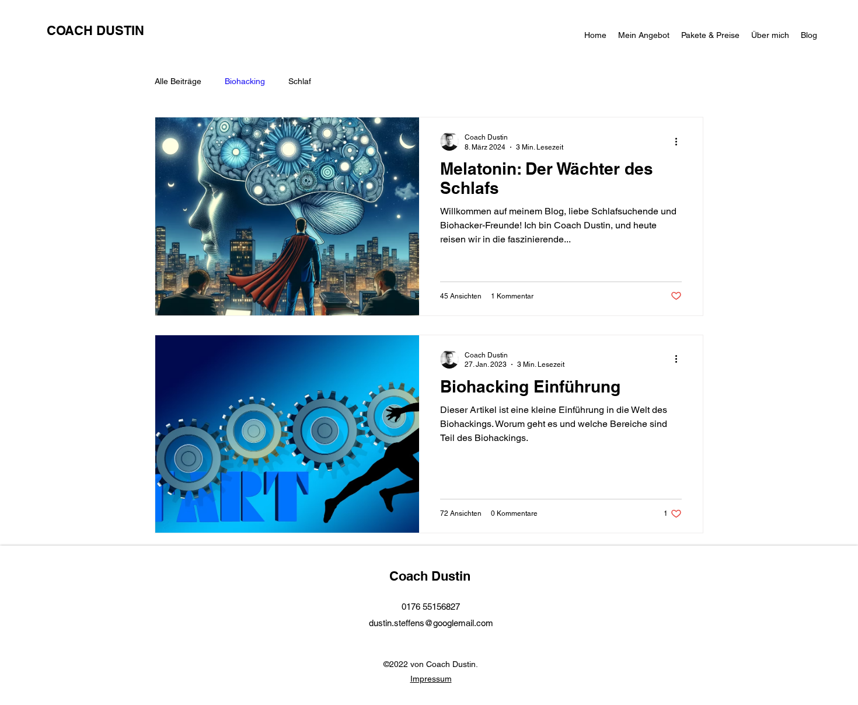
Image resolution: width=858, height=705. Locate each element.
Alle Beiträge (178, 81)
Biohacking (245, 81)
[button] (643, 35)
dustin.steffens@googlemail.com (431, 623)
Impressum (431, 678)
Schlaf (299, 81)
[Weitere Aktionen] (680, 141)
